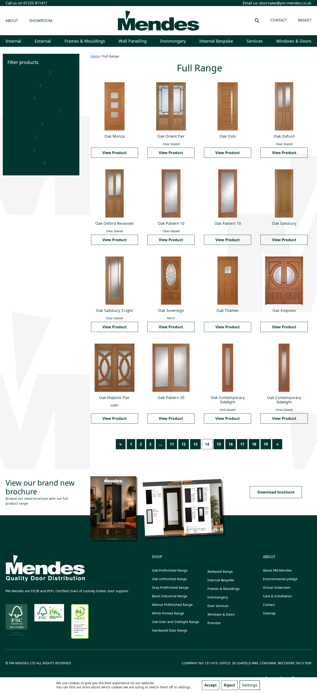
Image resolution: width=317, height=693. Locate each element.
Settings (249, 685)
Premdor (214, 623)
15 (219, 444)
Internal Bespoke (216, 41)
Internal (13, 41)
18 (254, 444)
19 (266, 444)
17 (242, 444)
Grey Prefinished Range (170, 587)
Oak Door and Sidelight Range (175, 622)
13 (195, 444)
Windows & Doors (293, 41)
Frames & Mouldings (85, 41)
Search (257, 20)
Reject (229, 685)
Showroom (40, 20)
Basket (304, 20)
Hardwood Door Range (169, 630)
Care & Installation (277, 596)
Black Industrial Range (169, 596)
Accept (210, 685)
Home (95, 56)
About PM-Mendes (277, 570)
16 (231, 444)
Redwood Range (220, 571)
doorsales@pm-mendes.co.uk (285, 3)
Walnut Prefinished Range (172, 604)
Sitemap (269, 613)
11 (172, 444)
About (12, 20)
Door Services (218, 606)
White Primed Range (168, 613)
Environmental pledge (280, 579)
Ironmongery (173, 41)
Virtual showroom (276, 587)
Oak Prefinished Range (170, 570)
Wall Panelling (133, 41)
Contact (278, 20)
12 (183, 444)
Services (255, 41)
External (43, 41)
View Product (114, 152)
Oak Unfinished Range (169, 579)
